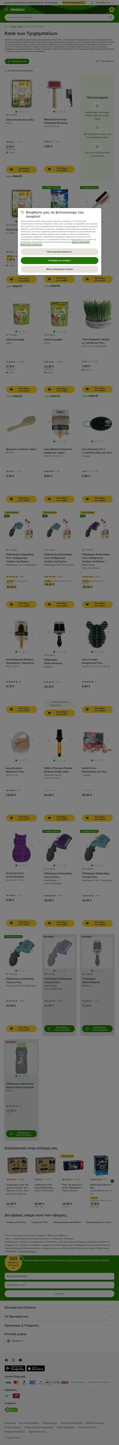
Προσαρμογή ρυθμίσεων (59, 252)
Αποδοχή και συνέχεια (59, 260)
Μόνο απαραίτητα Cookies (59, 269)
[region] (59, 241)
